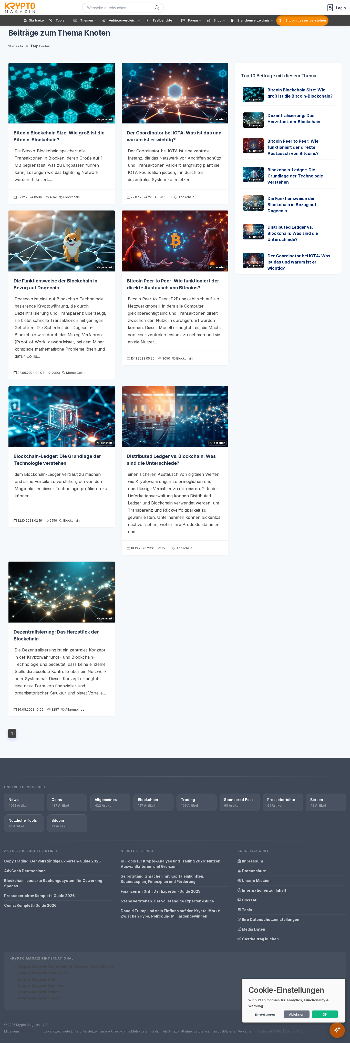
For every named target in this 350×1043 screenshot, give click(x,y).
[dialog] (293, 1001)
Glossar (248, 900)
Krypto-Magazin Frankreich (43, 973)
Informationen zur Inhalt (263, 890)
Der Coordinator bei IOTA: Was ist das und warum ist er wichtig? (298, 262)
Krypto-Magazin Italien (39, 992)
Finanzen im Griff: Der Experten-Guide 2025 (160, 891)
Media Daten (253, 929)
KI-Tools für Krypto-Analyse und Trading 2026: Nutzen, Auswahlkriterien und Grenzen (171, 864)
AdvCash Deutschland (25, 871)
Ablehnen (296, 1014)
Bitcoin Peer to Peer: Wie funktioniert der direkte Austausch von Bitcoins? (292, 147)
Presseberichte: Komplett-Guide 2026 (39, 895)
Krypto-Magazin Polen (38, 979)
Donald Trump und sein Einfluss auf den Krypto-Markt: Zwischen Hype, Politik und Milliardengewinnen (170, 913)
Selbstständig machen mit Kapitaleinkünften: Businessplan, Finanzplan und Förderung (162, 879)
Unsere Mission (256, 880)
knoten (44, 46)
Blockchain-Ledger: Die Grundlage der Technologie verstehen (295, 176)
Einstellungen (265, 1014)
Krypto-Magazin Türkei (39, 998)
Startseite (15, 46)
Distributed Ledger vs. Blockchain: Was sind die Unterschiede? (292, 233)
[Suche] (157, 7)
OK (325, 1014)
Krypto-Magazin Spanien (40, 985)
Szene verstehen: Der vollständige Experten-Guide (167, 901)
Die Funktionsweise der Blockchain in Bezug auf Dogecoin (291, 204)
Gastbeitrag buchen (260, 939)
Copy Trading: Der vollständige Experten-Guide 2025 (52, 861)
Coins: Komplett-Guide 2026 (30, 905)
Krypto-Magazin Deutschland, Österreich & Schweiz (66, 967)
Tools (246, 910)
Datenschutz (253, 871)
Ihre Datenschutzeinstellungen (270, 919)
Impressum (252, 861)
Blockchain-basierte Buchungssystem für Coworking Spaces (53, 883)
